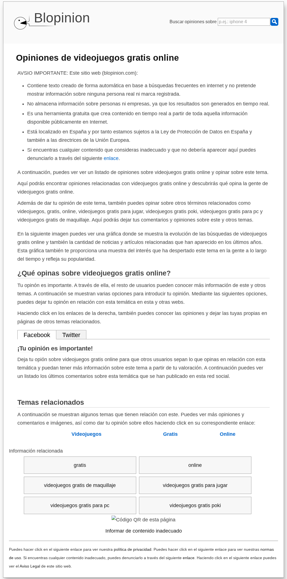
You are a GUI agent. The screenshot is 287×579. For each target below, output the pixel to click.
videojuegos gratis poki (195, 505)
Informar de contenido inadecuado (143, 531)
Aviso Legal (30, 566)
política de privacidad (132, 549)
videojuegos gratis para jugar (195, 485)
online (195, 465)
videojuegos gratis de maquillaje (80, 485)
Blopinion (62, 17)
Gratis (170, 434)
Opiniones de (97, 57)
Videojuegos (86, 434)
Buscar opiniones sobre (194, 21)
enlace (111, 158)
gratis (80, 465)
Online (227, 434)
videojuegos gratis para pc (79, 505)
